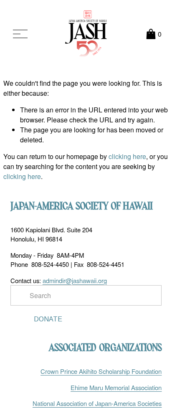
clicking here (127, 156)
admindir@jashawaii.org (75, 280)
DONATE (48, 319)
